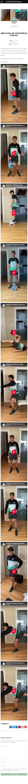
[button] (10, 727)
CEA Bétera (13, 44)
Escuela (17, 44)
